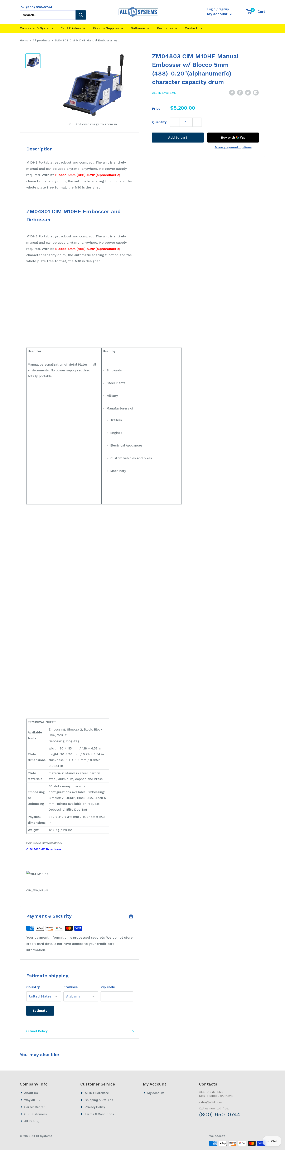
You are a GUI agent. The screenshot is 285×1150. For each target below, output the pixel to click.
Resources (165, 28)
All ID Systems (164, 92)
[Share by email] (256, 92)
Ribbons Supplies (106, 28)
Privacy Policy (95, 1107)
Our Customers (35, 1114)
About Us (31, 1093)
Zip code (108, 987)
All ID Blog (31, 1121)
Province (70, 987)
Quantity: (160, 122)
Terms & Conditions (99, 1114)
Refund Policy (36, 1031)
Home (24, 40)
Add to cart (177, 137)
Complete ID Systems (36, 28)
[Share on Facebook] (232, 92)
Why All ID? (32, 1100)
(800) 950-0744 (39, 7)
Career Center (34, 1107)
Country (33, 987)
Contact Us (193, 28)
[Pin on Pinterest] (240, 92)
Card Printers (71, 28)
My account (218, 14)
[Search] (81, 15)
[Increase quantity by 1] (197, 122)
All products (41, 40)
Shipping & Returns (99, 1100)
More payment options (233, 147)
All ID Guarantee (97, 1093)
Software (138, 28)
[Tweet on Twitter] (248, 92)
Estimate (40, 1010)
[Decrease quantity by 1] (174, 122)
